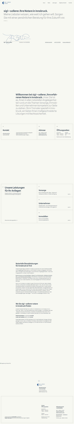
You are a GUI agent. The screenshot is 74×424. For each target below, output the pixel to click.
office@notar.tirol (48, 42)
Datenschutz (58, 416)
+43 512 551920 (57, 42)
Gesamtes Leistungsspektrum (11, 220)
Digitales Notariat (62, 2)
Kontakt (70, 2)
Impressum (65, 414)
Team (44, 2)
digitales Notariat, (48, 275)
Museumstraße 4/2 (66, 42)
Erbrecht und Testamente (37, 275)
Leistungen (54, 2)
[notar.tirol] (6, 2)
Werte (49, 2)
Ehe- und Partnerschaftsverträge (23, 276)
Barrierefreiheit (59, 414)
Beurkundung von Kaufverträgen (23, 275)
